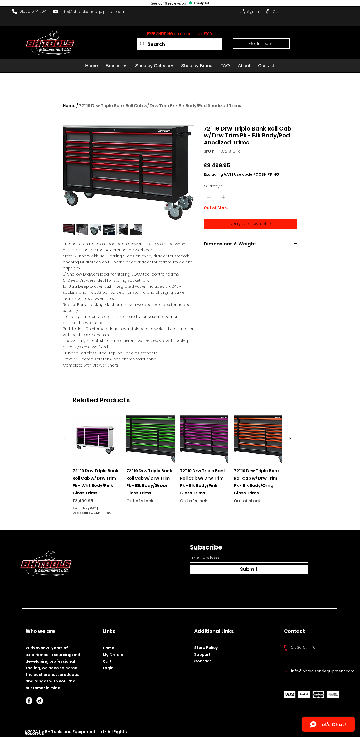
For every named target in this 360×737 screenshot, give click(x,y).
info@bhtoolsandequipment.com (93, 11)
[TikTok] (39, 700)
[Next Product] (290, 438)
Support (202, 654)
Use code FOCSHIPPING (256, 174)
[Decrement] (208, 197)
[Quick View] (96, 439)
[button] (268, 11)
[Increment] (223, 197)
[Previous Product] (65, 438)
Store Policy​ (206, 647)
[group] (177, 465)
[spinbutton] (216, 197)
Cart (107, 661)
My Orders (113, 654)
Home (69, 106)
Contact (202, 661)
